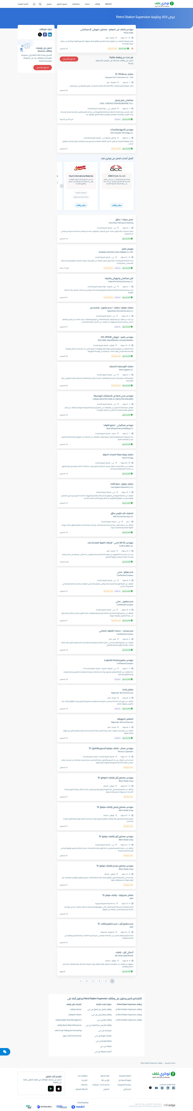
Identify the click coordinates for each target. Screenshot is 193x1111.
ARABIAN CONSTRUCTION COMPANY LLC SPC (116, 252)
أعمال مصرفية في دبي (103, 1051)
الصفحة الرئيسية (170, 1063)
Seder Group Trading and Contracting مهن (66, 1030)
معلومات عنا (83, 1075)
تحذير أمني (127, 1089)
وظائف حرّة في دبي (104, 1019)
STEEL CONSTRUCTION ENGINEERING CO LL (116, 103)
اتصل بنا (85, 1080)
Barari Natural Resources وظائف (69, 1025)
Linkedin (50, 34)
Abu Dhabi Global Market (124, 955)
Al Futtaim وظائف (75, 1014)
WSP (131, 898)
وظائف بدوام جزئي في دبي (102, 1014)
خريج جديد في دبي (105, 1030)
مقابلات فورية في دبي (103, 1035)
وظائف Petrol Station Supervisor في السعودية (127, 1014)
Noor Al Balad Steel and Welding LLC (119, 428)
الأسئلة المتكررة (82, 1089)
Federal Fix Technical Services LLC (120, 281)
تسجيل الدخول (62, 4)
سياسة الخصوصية (124, 1084)
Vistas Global (128, 32)
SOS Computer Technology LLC (121, 133)
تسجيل (49, 4)
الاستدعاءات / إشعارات (100, 1084)
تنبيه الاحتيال (104, 1075)
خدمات (87, 4)
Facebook (45, 34)
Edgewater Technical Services (122, 693)
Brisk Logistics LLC (126, 369)
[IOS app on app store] (59, 1089)
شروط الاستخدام (125, 1080)
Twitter (40, 34)
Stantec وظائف (75, 1009)
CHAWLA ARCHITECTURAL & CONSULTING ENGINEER (113, 399)
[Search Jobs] (40, 4)
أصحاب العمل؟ (23, 4)
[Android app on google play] (51, 1089)
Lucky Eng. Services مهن (72, 1035)
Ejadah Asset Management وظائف (68, 1019)
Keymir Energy (127, 458)
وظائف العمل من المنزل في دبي (99, 1009)
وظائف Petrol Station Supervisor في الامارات (127, 1009)
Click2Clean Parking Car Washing (121, 223)
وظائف (97, 4)
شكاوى (106, 1089)
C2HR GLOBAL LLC (126, 546)
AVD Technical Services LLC (123, 516)
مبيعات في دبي (106, 1046)
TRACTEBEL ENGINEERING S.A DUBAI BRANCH (115, 340)
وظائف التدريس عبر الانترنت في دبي (99, 1025)
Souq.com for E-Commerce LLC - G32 (119, 77)
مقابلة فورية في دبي (104, 1040)
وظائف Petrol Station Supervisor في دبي (127, 1019)
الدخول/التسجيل (69, 59)
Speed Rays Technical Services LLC (120, 311)
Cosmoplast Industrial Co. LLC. (122, 487)
